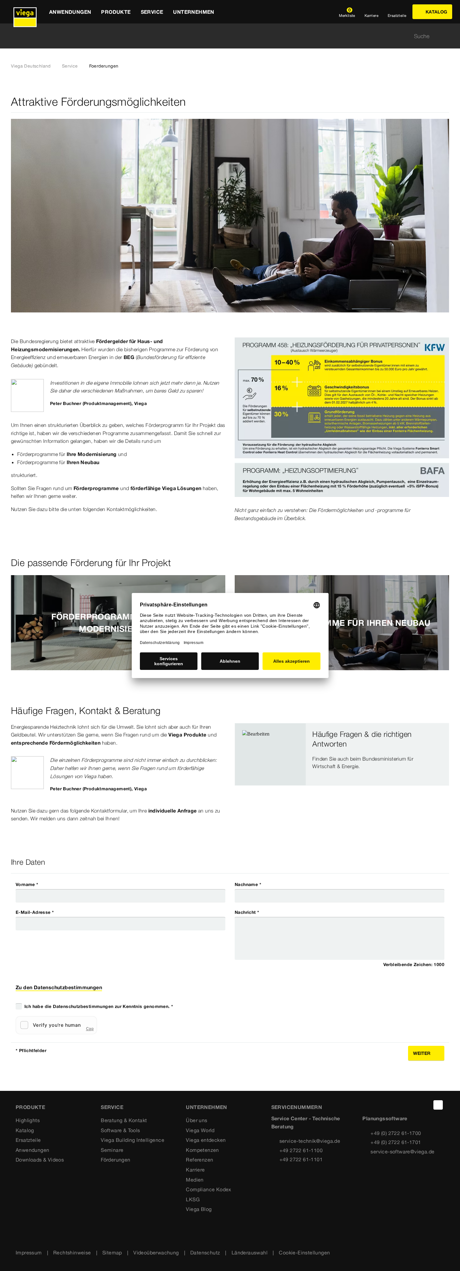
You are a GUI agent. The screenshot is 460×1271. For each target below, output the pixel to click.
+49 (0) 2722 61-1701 (396, 1142)
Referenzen (199, 1160)
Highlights (28, 1120)
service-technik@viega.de (309, 1141)
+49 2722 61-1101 (301, 1159)
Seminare (112, 1150)
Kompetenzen (202, 1150)
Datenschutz (205, 1252)
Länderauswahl (250, 1252)
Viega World (200, 1130)
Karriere (195, 1170)
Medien (194, 1180)
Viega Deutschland (31, 66)
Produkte (30, 1107)
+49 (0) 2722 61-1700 (396, 1133)
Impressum (29, 1252)
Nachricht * (247, 912)
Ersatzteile (28, 1140)
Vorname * (27, 884)
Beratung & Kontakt (124, 1120)
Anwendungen (32, 1150)
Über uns (196, 1120)
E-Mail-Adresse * (35, 912)
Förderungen (115, 1160)
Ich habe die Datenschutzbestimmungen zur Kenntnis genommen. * (98, 1006)
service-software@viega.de (402, 1151)
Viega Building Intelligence (132, 1140)
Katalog (25, 1130)
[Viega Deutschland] (25, 11)
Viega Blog (199, 1209)
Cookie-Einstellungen (304, 1252)
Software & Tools (120, 1130)
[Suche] (445, 36)
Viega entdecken (206, 1140)
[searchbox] (224, 36)
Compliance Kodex (208, 1189)
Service (70, 66)
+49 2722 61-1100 (301, 1150)
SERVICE (112, 1107)
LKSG (193, 1199)
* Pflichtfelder (31, 1050)
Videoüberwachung (156, 1252)
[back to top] (438, 1105)
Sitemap (112, 1252)
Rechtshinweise (72, 1252)
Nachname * (248, 884)
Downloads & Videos (40, 1160)
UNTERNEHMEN (206, 1107)
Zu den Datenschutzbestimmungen (59, 987)
